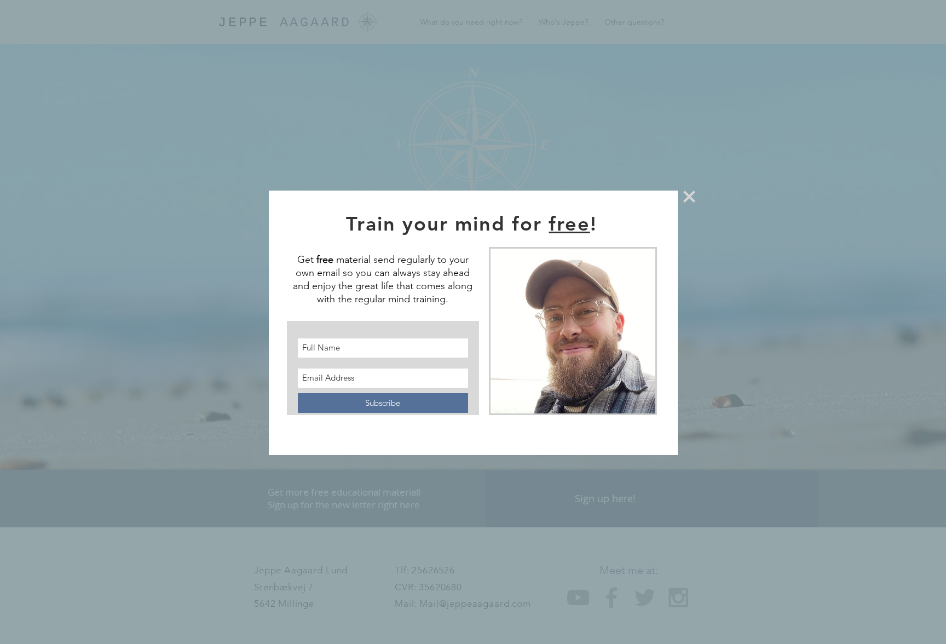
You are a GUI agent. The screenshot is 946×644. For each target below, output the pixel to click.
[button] (689, 197)
